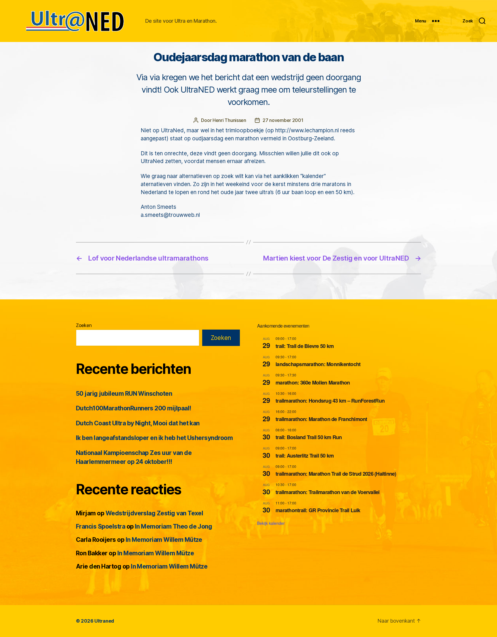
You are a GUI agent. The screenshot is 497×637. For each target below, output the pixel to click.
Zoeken (83, 325)
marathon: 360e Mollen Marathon (313, 382)
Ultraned (104, 621)
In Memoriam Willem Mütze (164, 539)
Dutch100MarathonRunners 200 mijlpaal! (133, 408)
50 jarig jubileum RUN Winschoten (124, 393)
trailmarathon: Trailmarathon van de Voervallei (328, 492)
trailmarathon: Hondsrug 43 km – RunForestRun (330, 400)
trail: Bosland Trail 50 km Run (309, 437)
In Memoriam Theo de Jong (173, 526)
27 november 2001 (283, 120)
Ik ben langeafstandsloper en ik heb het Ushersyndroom (154, 437)
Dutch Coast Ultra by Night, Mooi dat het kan (138, 423)
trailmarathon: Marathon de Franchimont (321, 419)
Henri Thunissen (229, 120)
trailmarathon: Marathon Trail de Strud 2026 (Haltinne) (336, 473)
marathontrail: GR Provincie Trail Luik (318, 510)
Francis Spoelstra (100, 526)
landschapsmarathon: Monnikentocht (318, 364)
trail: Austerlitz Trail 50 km (305, 455)
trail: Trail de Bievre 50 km (305, 346)
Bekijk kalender (271, 523)
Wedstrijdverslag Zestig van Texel (154, 513)
